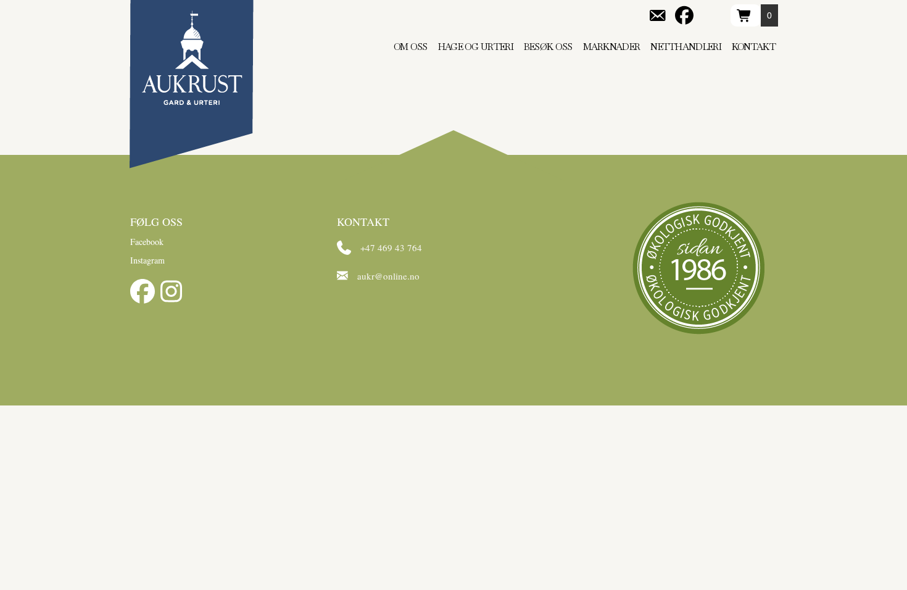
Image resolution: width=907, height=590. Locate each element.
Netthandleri (685, 47)
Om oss (411, 47)
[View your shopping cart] (746, 15)
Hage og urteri (475, 47)
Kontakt (754, 47)
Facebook (147, 241)
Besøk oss (548, 47)
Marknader (611, 47)
